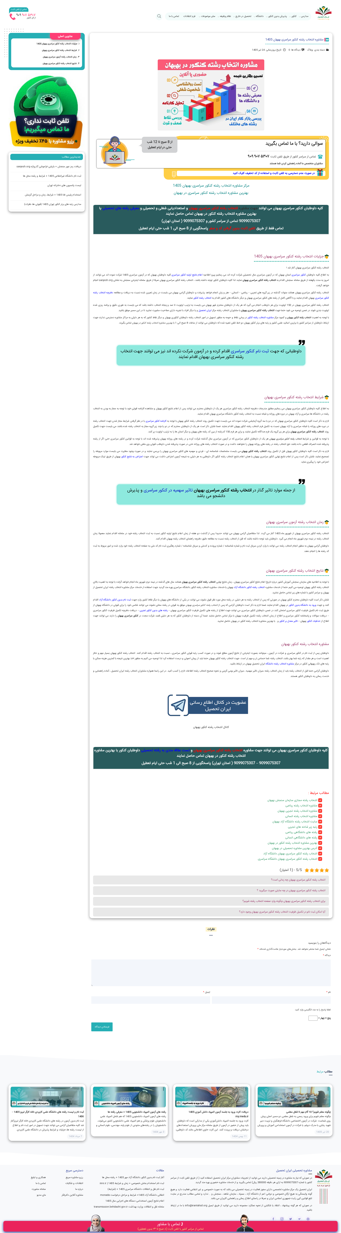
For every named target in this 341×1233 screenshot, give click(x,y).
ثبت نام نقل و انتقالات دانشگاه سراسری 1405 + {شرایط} (136, 1189)
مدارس (304, 16)
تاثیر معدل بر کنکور (288, 621)
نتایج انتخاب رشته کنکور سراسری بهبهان (60, 63)
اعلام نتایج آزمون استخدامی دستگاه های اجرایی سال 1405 (134, 1201)
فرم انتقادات (189, 16)
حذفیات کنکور (313, 621)
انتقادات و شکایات (74, 1183)
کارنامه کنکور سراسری (156, 421)
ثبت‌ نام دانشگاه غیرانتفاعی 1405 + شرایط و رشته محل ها (52, 176)
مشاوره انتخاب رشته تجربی (301, 811)
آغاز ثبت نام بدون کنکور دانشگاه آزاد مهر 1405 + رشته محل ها (133, 1177)
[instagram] (282, 1219)
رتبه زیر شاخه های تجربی (302, 827)
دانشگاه (260, 16)
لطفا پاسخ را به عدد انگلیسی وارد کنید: (313, 1010)
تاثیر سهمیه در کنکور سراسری (168, 490)
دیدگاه (327, 955)
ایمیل (206, 992)
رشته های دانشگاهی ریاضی (301, 832)
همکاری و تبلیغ (38, 1177)
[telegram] (299, 1219)
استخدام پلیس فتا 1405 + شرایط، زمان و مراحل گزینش (53, 195)
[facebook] (273, 1219)
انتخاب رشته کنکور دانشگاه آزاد (249, 587)
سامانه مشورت (39, 1189)
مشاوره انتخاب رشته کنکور (261, 317)
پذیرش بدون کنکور (277, 16)
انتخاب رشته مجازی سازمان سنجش (296, 800)
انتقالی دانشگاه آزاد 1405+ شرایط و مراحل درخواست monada (132, 1195)
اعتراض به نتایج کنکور (132, 457)
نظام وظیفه (225, 16)
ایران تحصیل (205, 310)
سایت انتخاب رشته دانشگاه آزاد (298, 821)
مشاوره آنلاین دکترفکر (72, 1195)
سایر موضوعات (208, 16)
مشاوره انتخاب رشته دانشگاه (280, 664)
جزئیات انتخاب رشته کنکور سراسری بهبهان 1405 (56, 44)
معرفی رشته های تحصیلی (120, 208)
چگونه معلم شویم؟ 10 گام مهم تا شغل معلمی (308, 1112)
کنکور (293, 16)
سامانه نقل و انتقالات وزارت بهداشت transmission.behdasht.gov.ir (129, 1207)
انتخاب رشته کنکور (202, 298)
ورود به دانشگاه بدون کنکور (302, 605)
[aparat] (308, 1219)
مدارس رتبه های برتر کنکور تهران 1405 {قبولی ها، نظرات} (52, 204)
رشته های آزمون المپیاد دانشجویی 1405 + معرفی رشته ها (137, 1112)
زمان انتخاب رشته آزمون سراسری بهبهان (60, 57)
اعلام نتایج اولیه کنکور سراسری (187, 275)
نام (328, 992)
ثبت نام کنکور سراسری (250, 351)
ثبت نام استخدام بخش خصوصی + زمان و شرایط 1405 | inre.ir (132, 1183)
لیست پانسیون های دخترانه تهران (64, 185)
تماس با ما (174, 16)
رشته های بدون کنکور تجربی (154, 610)
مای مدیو (41, 1195)
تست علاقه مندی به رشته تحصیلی (165, 750)
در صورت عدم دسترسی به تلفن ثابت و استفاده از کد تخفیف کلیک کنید (274, 173)
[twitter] (291, 1219)
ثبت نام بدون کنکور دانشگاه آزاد (115, 600)
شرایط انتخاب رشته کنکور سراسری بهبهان (59, 50)
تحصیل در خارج (243, 16)
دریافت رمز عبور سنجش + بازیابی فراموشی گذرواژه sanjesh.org (49, 167)
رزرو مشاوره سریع (74, 1177)
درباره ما (79, 1189)
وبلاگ (310, 50)
